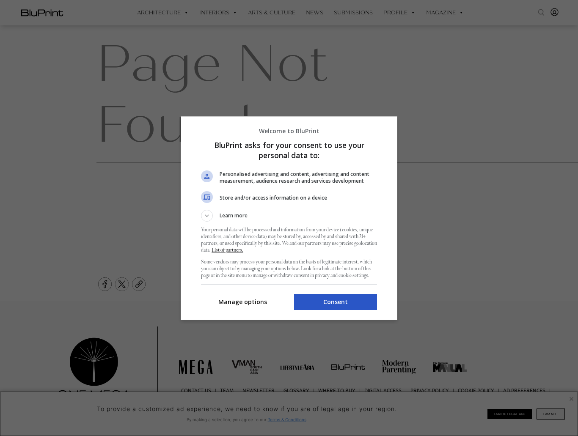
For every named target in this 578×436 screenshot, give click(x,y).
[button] (289, 216)
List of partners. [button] (227, 250)
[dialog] (289, 218)
